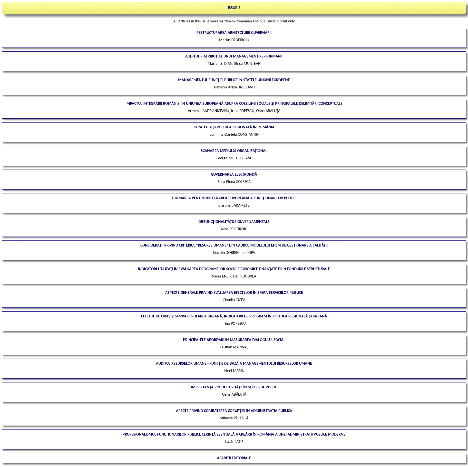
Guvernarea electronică (234, 175)
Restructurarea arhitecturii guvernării (234, 33)
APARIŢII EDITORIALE (234, 458)
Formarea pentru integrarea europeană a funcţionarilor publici (234, 198)
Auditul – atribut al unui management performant (234, 56)
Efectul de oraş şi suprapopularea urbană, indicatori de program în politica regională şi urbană (234, 316)
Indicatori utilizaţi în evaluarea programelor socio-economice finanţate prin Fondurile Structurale (234, 269)
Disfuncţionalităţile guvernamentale (234, 222)
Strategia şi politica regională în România (234, 127)
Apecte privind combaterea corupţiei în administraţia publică (234, 411)
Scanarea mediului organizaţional (234, 151)
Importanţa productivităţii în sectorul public (234, 387)
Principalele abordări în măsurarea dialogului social (234, 340)
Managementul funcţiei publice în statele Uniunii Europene (234, 80)
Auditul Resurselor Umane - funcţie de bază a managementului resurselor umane (234, 364)
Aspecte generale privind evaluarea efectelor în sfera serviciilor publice (234, 293)
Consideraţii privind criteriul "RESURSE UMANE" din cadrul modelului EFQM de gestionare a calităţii (234, 246)
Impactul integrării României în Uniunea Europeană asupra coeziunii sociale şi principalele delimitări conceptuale (234, 104)
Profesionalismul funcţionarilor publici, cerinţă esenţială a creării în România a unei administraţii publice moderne (234, 435)
